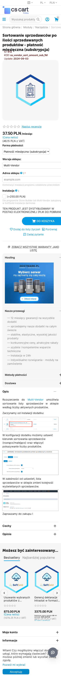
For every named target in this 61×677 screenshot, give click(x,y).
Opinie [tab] (6, 534)
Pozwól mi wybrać (14, 664)
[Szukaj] (38, 19)
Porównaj (51, 229)
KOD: (7, 55)
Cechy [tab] (6, 526)
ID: (5, 51)
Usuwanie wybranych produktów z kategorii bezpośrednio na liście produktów (17, 599)
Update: (8, 58)
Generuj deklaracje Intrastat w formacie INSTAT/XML (46, 599)
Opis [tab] (5, 391)
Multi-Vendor (35, 399)
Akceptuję (16, 671)
